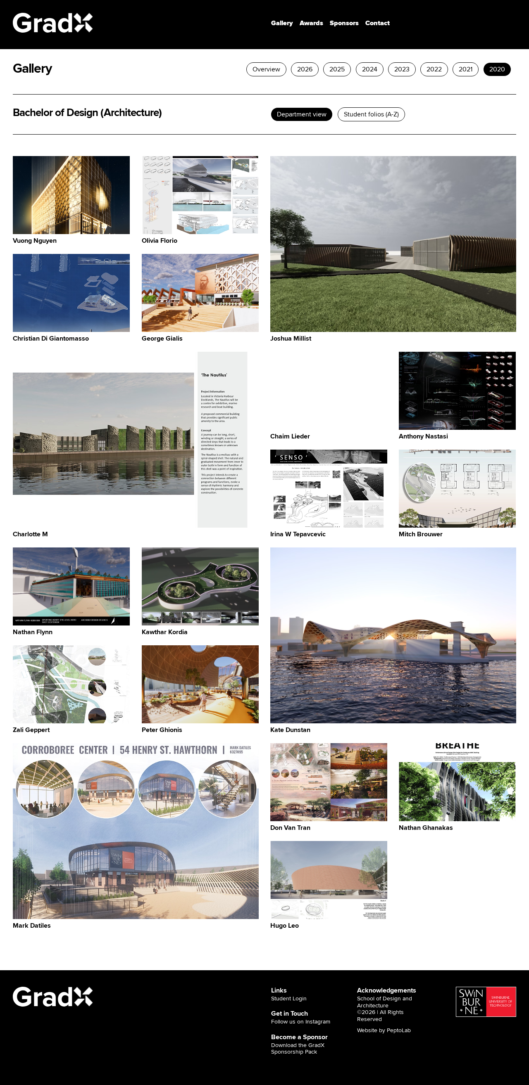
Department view (302, 114)
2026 (304, 69)
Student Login (289, 998)
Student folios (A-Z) (371, 114)
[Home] (53, 23)
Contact (377, 23)
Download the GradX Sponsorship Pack (297, 1049)
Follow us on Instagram (300, 1022)
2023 (402, 69)
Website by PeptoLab (384, 1030)
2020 (497, 69)
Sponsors (344, 23)
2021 (465, 69)
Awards (311, 23)
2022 (434, 69)
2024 (369, 69)
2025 (337, 69)
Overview (266, 69)
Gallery (282, 23)
